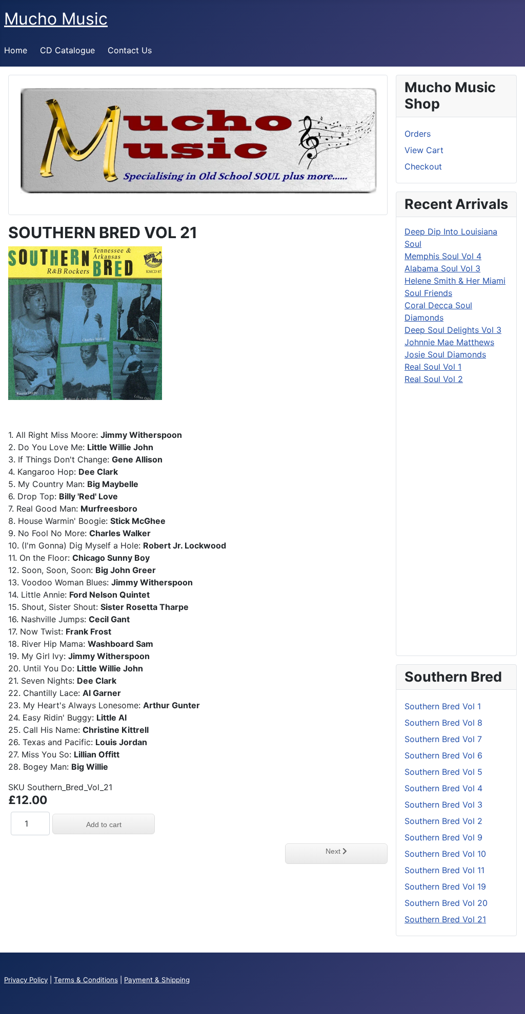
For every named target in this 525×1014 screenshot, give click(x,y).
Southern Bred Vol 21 (445, 919)
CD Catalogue (67, 50)
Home (15, 50)
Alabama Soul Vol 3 (442, 268)
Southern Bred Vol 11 (444, 870)
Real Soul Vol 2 (434, 379)
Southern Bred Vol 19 (445, 886)
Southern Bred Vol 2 (443, 821)
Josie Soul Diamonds (445, 354)
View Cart (424, 150)
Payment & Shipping (157, 980)
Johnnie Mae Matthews (449, 342)
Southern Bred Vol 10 (445, 854)
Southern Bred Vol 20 (446, 903)
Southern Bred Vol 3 (443, 804)
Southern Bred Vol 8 (443, 722)
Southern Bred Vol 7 (443, 739)
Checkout (423, 166)
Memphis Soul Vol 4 (443, 256)
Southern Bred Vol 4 (443, 788)
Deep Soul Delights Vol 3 (453, 330)
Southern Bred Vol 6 (443, 755)
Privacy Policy (26, 980)
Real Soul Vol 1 (433, 367)
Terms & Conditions (86, 980)
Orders (418, 134)
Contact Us (130, 50)
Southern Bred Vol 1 (443, 706)
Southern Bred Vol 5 (443, 772)
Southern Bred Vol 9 (443, 837)
